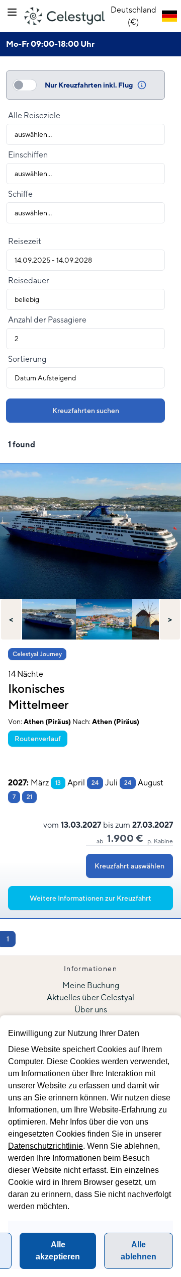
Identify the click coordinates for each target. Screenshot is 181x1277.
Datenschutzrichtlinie (45, 1146)
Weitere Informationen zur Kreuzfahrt (90, 898)
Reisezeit (24, 241)
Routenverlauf (38, 739)
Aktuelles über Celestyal (90, 997)
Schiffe (20, 194)
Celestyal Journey (37, 654)
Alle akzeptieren (58, 1250)
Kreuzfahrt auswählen (129, 866)
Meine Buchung (90, 985)
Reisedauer (28, 280)
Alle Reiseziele (34, 115)
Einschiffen (28, 154)
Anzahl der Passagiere (47, 320)
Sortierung (27, 359)
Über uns (90, 1009)
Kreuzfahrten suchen (85, 411)
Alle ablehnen (138, 1250)
